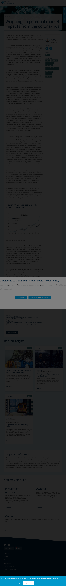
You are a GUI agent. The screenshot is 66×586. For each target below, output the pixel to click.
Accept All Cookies (28, 583)
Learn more (15, 579)
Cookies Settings (16, 583)
